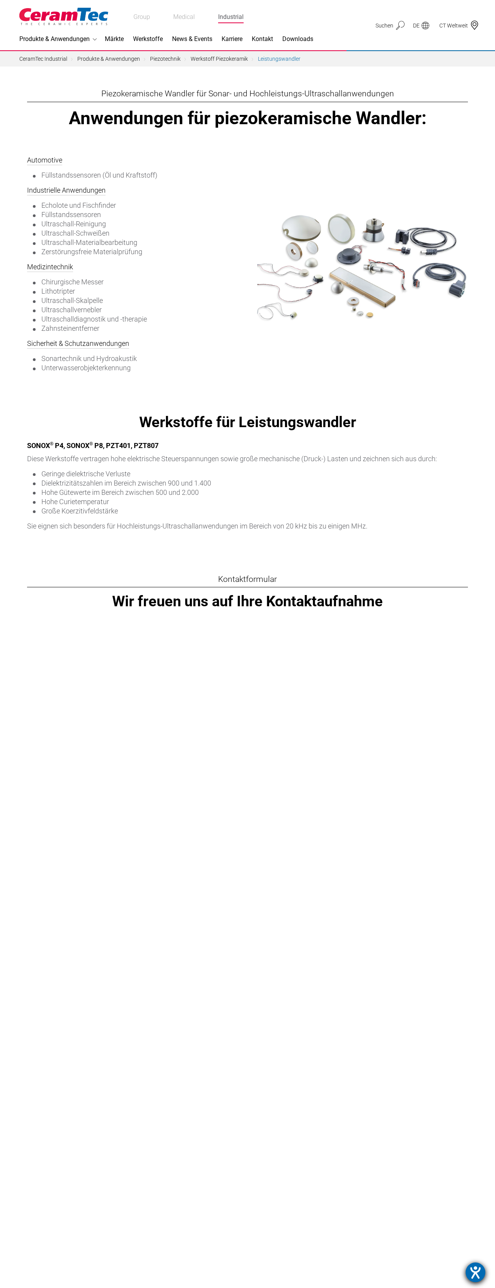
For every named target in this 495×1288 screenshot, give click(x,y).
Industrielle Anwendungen (66, 190)
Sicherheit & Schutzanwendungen (78, 343)
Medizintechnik (50, 267)
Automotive (44, 160)
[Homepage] (63, 16)
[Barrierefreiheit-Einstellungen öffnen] (475, 1272)
